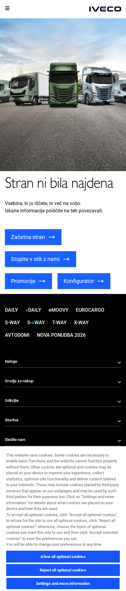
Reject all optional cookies (63, 570)
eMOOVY (59, 310)
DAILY (11, 310)
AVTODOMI (17, 335)
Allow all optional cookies (62, 556)
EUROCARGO (90, 310)
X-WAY (81, 322)
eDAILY (33, 310)
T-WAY (59, 322)
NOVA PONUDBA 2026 (61, 335)
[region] (63, 518)
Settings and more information (63, 583)
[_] (105, 9)
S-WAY (12, 322)
